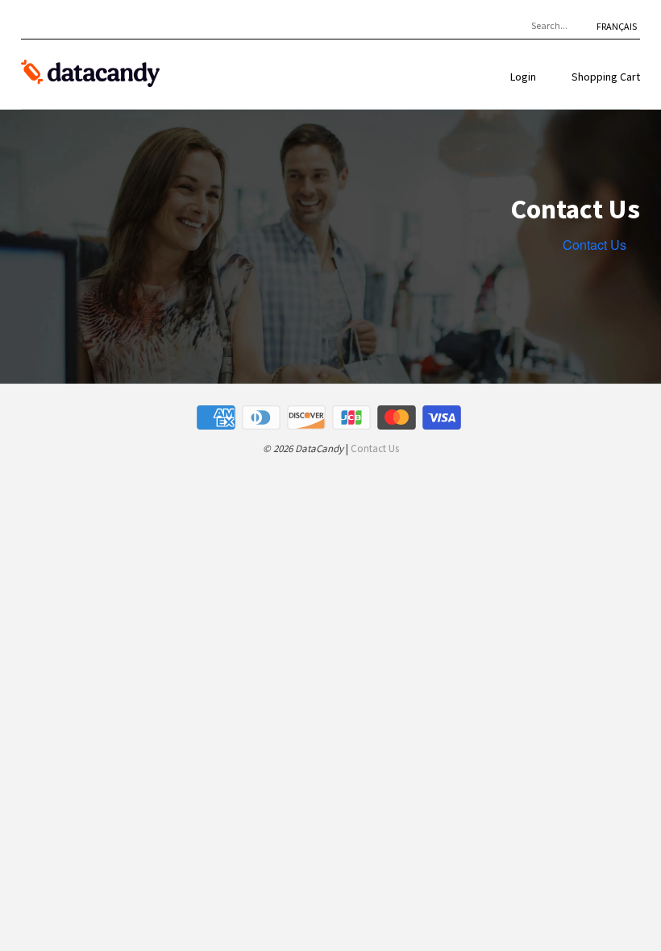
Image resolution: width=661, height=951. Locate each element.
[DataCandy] (90, 74)
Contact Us (594, 244)
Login (523, 76)
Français (617, 26)
